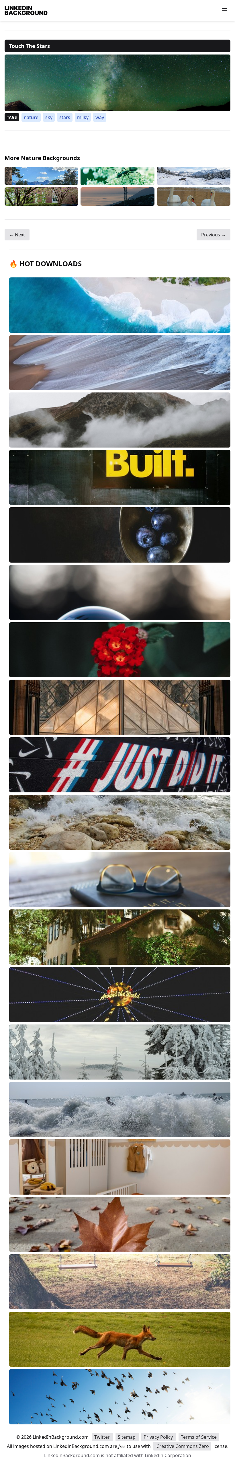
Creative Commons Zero (182, 1446)
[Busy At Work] (117, 176)
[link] (117, 83)
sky (48, 117)
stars (64, 117)
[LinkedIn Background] (26, 10)
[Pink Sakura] (41, 196)
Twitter (102, 1437)
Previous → (213, 235)
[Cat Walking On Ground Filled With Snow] (193, 176)
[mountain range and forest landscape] (41, 176)
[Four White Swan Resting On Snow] (193, 196)
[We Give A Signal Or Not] (117, 196)
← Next (17, 235)
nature (31, 117)
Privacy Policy (159, 1437)
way (99, 117)
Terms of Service (199, 1437)
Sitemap (127, 1437)
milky (83, 117)
